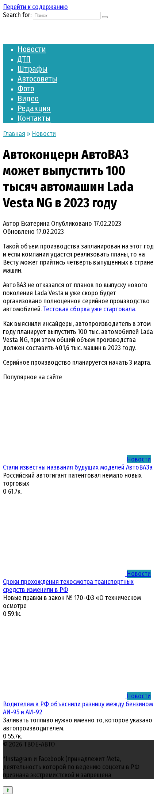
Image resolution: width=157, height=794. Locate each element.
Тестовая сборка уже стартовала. (89, 309)
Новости (32, 49)
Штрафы (32, 69)
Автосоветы (37, 79)
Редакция (34, 108)
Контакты (34, 118)
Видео (28, 98)
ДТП (24, 59)
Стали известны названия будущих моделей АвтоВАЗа (78, 467)
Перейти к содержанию (35, 7)
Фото (26, 89)
